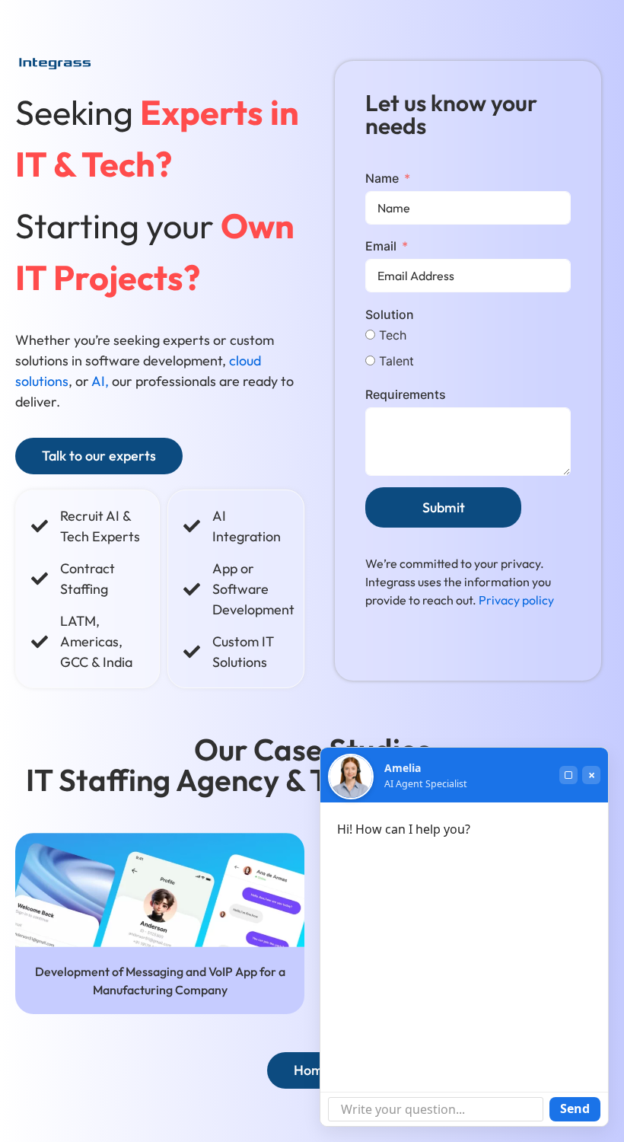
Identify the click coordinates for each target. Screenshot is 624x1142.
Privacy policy (516, 600)
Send (575, 1108)
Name (382, 178)
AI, (100, 381)
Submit (443, 507)
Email (380, 246)
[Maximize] (568, 775)
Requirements (405, 394)
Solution (389, 314)
